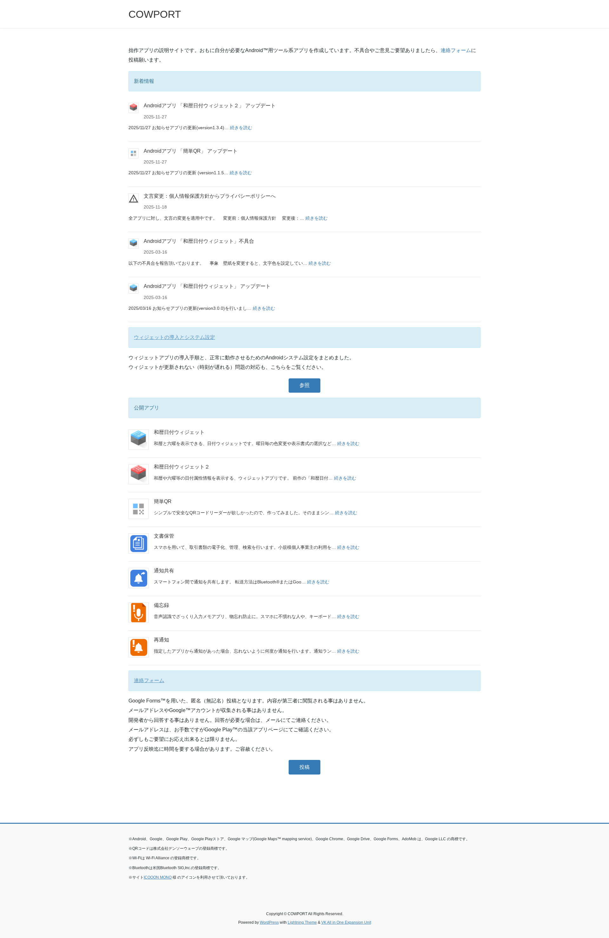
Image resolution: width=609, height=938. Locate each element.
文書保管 (164, 536)
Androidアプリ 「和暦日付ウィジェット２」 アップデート (210, 105)
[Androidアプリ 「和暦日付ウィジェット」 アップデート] (133, 288)
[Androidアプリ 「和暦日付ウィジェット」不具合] (133, 243)
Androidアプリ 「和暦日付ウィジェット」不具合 (199, 241)
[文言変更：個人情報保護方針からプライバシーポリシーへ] (133, 198)
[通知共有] (138, 578)
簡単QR (163, 501)
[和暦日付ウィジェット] (138, 439)
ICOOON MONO (158, 877)
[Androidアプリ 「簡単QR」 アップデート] (133, 153)
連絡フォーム (456, 50)
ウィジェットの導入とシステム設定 (174, 337)
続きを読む (241, 127)
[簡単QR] (138, 509)
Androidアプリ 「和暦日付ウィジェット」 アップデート (207, 286)
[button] (304, 385)
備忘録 (161, 605)
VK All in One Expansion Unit (346, 922)
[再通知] (138, 647)
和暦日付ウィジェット (179, 432)
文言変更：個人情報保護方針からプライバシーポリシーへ (210, 196)
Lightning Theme (302, 922)
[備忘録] (138, 612)
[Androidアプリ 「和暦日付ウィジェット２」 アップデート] (133, 108)
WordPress (269, 922)
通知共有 (164, 570)
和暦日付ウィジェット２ (182, 466)
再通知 (161, 639)
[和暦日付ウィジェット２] (138, 474)
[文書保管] (138, 543)
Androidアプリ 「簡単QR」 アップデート (191, 151)
